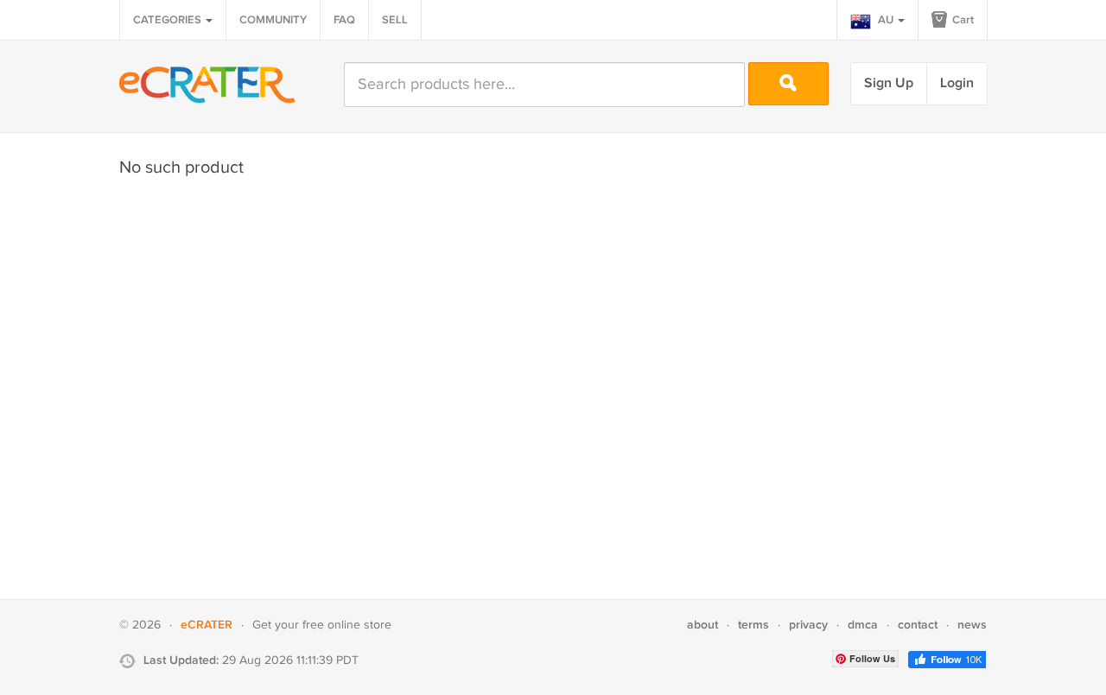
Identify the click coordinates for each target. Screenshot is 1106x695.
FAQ (344, 20)
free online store (346, 625)
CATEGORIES (168, 20)
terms (753, 624)
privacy (808, 624)
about (702, 624)
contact (918, 624)
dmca (863, 624)
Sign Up (888, 83)
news (972, 624)
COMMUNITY (273, 20)
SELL (395, 20)
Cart (962, 20)
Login (957, 83)
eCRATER (206, 624)
